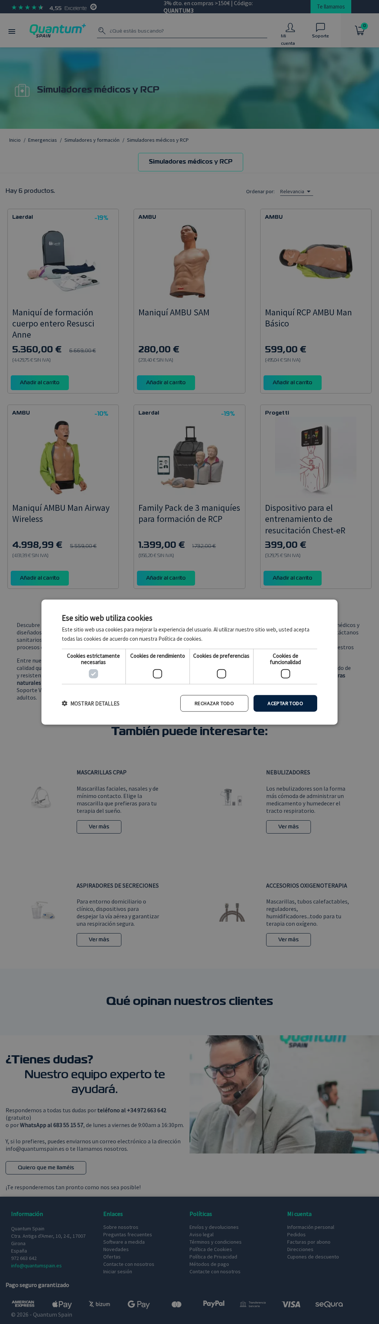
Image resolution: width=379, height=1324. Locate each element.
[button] (91, 703)
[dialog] (189, 662)
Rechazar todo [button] (214, 703)
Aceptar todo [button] (285, 703)
